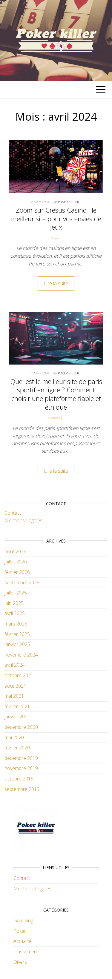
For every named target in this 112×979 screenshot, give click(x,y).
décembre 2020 (21, 727)
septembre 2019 (21, 789)
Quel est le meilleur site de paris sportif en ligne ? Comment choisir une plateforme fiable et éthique (56, 394)
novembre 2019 (21, 768)
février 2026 (17, 572)
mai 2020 (14, 737)
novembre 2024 (21, 654)
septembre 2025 (21, 582)
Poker (19, 931)
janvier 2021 (17, 716)
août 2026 (15, 551)
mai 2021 (14, 696)
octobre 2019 (18, 778)
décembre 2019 (21, 758)
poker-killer (68, 201)
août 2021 (15, 686)
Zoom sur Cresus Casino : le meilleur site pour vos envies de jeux (56, 218)
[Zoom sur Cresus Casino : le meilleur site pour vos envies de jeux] (56, 166)
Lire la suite (56, 283)
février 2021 (17, 706)
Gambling (55, 418)
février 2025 (17, 634)
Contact (12, 513)
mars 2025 (15, 623)
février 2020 (17, 747)
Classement (25, 951)
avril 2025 (14, 613)
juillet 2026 (15, 561)
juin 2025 (14, 603)
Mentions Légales (23, 520)
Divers (54, 238)
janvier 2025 (17, 644)
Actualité (22, 941)
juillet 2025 (15, 592)
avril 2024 (14, 665)
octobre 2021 (18, 675)
